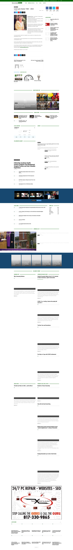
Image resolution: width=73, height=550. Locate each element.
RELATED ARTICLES (16, 72)
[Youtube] (61, 1)
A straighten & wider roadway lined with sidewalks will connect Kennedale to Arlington (53, 34)
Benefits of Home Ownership (44, 385)
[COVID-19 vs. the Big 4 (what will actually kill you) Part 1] (48, 310)
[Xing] (23, 66)
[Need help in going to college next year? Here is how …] (16, 180)
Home (14, 5)
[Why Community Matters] (24, 284)
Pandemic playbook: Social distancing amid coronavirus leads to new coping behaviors (54, 29)
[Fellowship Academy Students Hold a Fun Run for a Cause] (16, 172)
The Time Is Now (26, 80)
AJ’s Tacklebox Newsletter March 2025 (25, 223)
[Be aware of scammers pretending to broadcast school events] (47, 24)
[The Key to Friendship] (38, 77)
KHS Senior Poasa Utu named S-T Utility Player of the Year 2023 (37, 61)
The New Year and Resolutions (44, 325)
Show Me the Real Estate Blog (44, 404)
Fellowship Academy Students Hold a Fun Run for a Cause (27, 172)
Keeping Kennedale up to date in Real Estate (47, 453)
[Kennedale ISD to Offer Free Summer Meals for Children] (53, 97)
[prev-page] (14, 83)
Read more (39, 298)
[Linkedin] (20, 12)
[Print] (24, 12)
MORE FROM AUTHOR (23, 72)
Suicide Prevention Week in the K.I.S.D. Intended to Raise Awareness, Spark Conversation (48, 277)
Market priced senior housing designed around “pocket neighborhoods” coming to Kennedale (47, 427)
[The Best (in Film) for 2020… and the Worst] (24, 393)
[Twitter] (17, 12)
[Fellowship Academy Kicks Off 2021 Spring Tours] (16, 176)
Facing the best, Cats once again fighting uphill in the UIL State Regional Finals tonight (23, 117)
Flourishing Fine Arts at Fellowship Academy (26, 183)
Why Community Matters (19, 276)
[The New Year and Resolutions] (48, 336)
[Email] (22, 12)
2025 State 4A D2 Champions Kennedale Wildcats (38, 116)
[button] (58, 0)
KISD (45, 158)
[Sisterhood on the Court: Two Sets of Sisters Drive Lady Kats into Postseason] (46, 538)
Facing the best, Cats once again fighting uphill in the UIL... (46, 531)
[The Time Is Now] (28, 77)
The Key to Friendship (37, 80)
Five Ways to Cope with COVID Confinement (47, 354)
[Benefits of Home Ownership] (48, 393)
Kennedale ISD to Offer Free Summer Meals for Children (36, 531)
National (39, 98)
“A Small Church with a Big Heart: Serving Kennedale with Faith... (56, 531)
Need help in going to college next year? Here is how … (27, 180)
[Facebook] (59, 1)
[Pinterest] (19, 12)
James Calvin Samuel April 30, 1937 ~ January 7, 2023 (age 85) (20, 61)
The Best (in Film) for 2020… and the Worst (23, 385)
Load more (36, 547)
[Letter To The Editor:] (16, 220)
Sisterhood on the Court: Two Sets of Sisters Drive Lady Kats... (46, 543)
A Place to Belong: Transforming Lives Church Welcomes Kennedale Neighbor (31, 211)
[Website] (22, 66)
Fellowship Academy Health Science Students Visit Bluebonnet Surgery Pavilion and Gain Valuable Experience (24, 165)
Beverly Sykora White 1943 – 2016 (54, 20)
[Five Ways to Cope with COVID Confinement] (48, 364)
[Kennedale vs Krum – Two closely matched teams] (16, 121)
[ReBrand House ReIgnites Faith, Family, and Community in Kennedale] (16, 216)
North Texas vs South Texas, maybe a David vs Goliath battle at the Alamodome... (54, 117)
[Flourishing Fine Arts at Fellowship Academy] (16, 185)
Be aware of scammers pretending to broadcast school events (54, 24)
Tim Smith (16, 10)
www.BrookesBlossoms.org (24, 47)
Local (38, 243)
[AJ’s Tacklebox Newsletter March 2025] (18, 77)
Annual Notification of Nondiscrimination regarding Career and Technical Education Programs (15, 532)
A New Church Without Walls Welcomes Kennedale (36, 542)
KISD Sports (39, 142)
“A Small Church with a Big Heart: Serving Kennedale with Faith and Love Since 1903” (32, 207)
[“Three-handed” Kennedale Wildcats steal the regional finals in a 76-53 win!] (41, 168)
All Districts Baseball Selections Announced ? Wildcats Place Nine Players (54, 39)
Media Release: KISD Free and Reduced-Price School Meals (26, 531)
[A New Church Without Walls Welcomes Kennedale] (36, 538)
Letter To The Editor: (22, 219)
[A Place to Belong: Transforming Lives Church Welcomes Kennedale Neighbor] (16, 212)
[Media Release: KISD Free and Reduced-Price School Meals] (42, 97)
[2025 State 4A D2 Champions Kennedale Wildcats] (32, 116)
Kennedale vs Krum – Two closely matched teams (23, 121)
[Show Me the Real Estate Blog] (48, 411)
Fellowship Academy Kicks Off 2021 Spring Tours (26, 175)
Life (16, 5)
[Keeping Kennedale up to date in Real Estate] (48, 463)
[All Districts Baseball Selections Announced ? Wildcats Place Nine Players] (47, 38)
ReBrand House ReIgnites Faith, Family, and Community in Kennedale (29, 215)
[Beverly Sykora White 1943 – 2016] (47, 20)
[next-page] (15, 83)
